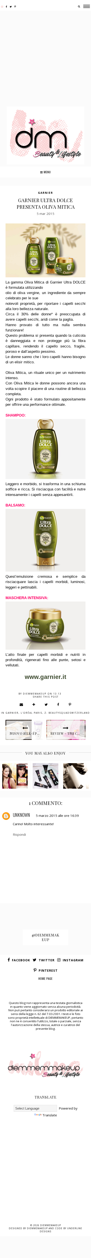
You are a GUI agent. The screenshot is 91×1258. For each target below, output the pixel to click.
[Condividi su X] (46, 704)
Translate (49, 1115)
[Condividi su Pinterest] (70, 704)
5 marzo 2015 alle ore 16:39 (57, 815)
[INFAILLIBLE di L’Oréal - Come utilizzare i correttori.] (45, 776)
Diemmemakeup (50, 1225)
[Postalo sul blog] (34, 704)
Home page (45, 978)
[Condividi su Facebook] (58, 704)
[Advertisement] (45, 59)
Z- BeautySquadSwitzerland (67, 712)
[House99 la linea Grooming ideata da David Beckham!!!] (76, 776)
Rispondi (19, 834)
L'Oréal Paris (31, 712)
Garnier (45, 193)
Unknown (21, 815)
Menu (47, 172)
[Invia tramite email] (21, 704)
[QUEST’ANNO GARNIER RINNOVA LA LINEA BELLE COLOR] (15, 776)
